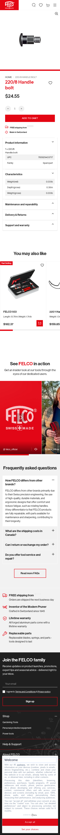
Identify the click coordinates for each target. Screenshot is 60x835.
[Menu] (55, 5)
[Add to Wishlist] (50, 82)
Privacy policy (44, 691)
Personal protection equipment (17, 728)
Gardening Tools (10, 722)
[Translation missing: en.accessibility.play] (21, 417)
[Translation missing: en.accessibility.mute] (35, 449)
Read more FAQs (30, 573)
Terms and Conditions (25, 691)
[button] (34, 5)
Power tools (8, 733)
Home (8, 77)
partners (21, 765)
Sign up (30, 701)
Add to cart (30, 118)
